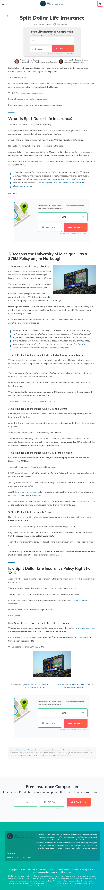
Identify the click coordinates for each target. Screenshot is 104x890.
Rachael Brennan (82, 60)
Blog (18, 857)
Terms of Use (70, 54)
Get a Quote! (14, 615)
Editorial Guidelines (18, 750)
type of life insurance (29, 492)
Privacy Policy (43, 872)
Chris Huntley (33, 60)
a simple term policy (87, 628)
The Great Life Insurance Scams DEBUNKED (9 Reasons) (69, 686)
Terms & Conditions (58, 872)
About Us (10, 857)
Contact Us (27, 857)
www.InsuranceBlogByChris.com (40, 870)
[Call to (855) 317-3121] (100, 4)
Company (12, 852)
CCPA (69, 872)
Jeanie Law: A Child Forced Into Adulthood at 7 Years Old (36, 686)
